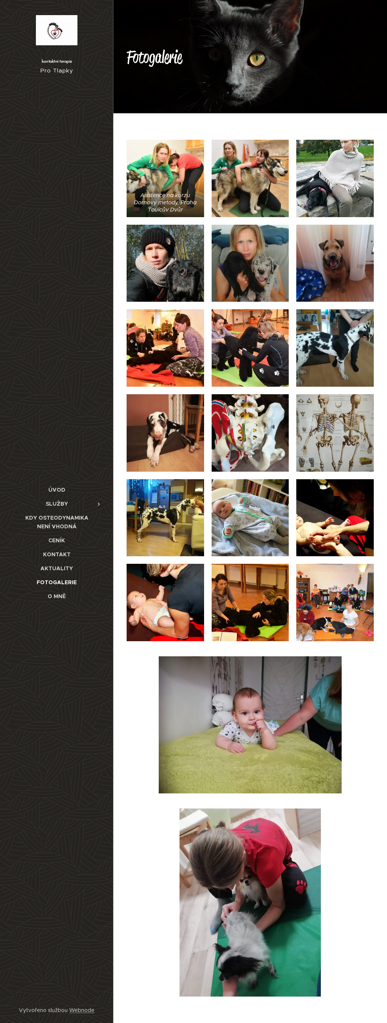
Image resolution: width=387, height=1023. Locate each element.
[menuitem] (56, 490)
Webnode (81, 1010)
